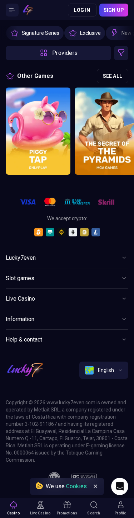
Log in (82, 10)
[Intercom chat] (119, 486)
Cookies (76, 486)
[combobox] (103, 370)
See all (112, 76)
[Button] (12, 10)
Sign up (114, 10)
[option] (35, 33)
